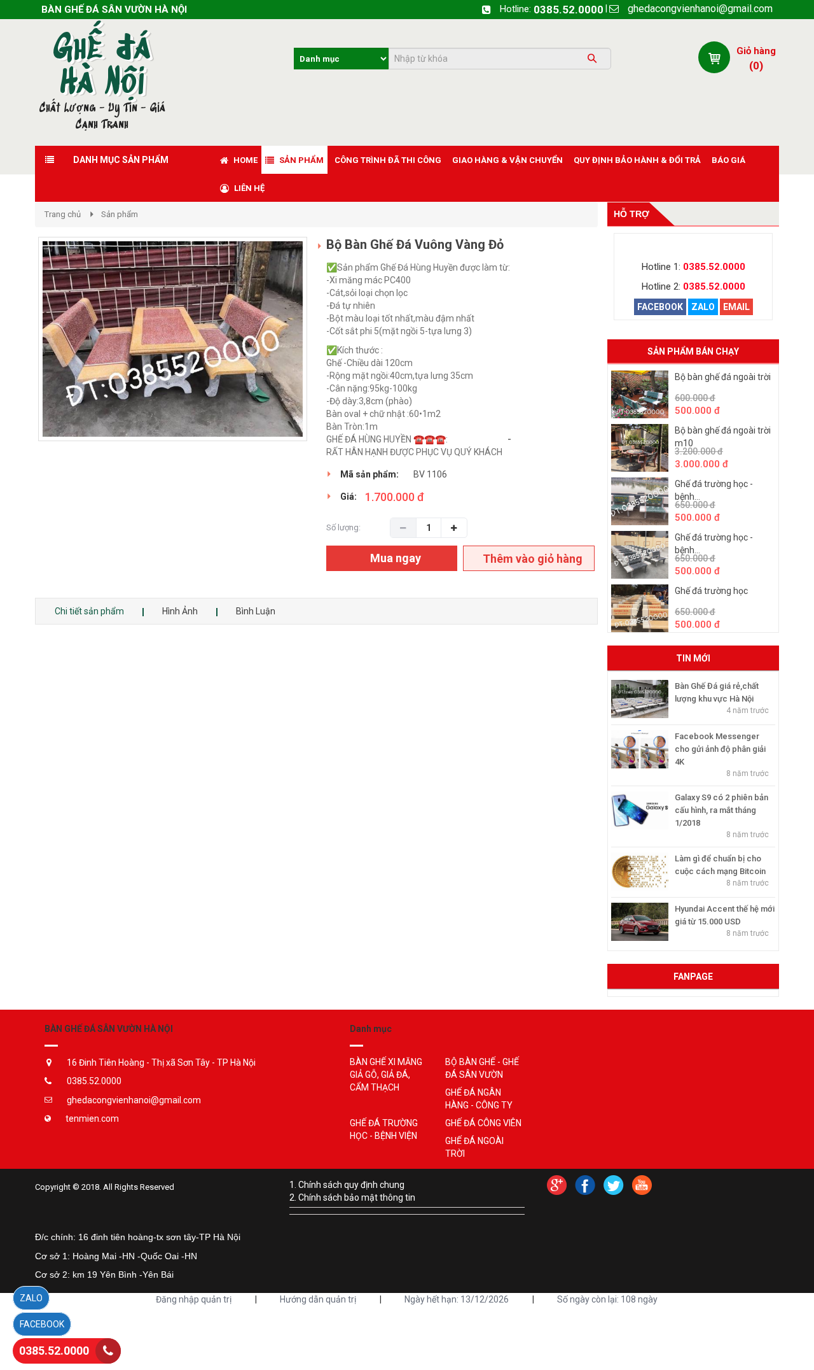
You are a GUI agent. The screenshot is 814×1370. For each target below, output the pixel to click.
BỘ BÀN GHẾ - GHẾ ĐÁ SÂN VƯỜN (482, 1068)
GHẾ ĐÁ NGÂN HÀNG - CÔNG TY (479, 1098)
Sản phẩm (119, 214)
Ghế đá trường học (711, 591)
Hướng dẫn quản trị (318, 1299)
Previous (19, 352)
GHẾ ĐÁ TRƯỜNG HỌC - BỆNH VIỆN (384, 1129)
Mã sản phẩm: (369, 474)
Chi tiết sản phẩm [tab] (89, 611)
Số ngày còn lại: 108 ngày (607, 1299)
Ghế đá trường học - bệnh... (714, 490)
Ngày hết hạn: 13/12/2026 (456, 1299)
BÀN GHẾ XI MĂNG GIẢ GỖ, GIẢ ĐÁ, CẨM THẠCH (386, 1074)
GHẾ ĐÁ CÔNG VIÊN (483, 1123)
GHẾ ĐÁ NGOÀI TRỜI (474, 1147)
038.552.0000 (478, 439)
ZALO (703, 307)
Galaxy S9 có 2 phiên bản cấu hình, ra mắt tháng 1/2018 (721, 810)
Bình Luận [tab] (255, 611)
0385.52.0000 (569, 9)
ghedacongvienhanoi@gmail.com (700, 9)
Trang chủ (63, 214)
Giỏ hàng (756, 51)
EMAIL (736, 307)
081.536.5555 (541, 439)
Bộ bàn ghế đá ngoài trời (723, 377)
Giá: (348, 496)
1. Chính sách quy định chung (346, 1185)
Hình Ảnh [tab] (180, 611)
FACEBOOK (660, 307)
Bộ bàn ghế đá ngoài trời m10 (723, 436)
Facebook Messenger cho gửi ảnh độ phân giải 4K (720, 748)
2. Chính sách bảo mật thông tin (352, 1197)
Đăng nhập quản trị (193, 1299)
